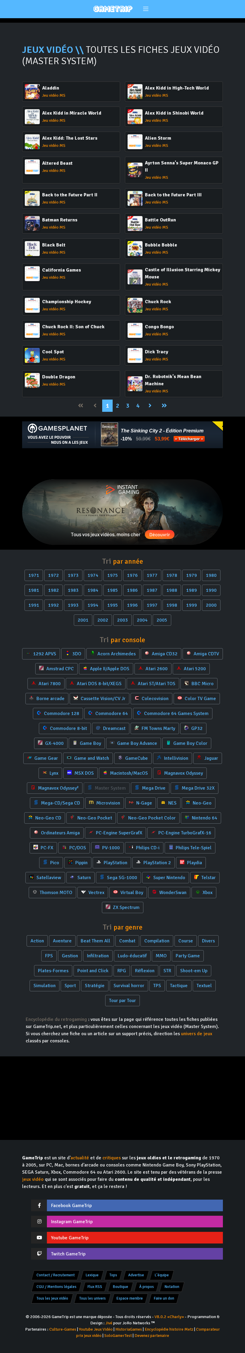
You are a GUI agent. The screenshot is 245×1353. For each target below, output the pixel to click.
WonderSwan (172, 893)
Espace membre (130, 1298)
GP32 (196, 728)
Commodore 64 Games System (176, 713)
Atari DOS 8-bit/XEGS (99, 684)
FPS (49, 956)
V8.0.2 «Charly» (169, 1316)
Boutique (120, 1286)
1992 (53, 605)
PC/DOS (77, 848)
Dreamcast (113, 728)
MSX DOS (83, 773)
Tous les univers (92, 1298)
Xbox (206, 893)
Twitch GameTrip (68, 1254)
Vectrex (95, 893)
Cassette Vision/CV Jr (102, 699)
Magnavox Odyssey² (58, 788)
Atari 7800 (49, 684)
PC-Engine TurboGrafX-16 (184, 833)
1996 (132, 605)
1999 (191, 605)
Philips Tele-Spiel (193, 848)
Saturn (83, 878)
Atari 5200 (194, 669)
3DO (76, 654)
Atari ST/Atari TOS (156, 684)
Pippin (81, 863)
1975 (112, 575)
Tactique (179, 986)
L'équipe (162, 1275)
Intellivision (175, 758)
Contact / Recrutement (55, 1275)
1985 (112, 590)
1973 (73, 575)
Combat (127, 941)
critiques (111, 1158)
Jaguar (210, 758)
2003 (122, 620)
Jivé (108, 1323)
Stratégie (95, 986)
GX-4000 (54, 743)
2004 (142, 620)
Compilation (156, 941)
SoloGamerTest (118, 1335)
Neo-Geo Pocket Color (151, 818)
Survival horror (129, 986)
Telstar (208, 878)
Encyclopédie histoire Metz (169, 1329)
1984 (93, 590)
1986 (132, 590)
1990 (211, 590)
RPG (121, 971)
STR (167, 971)
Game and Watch (91, 758)
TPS (157, 986)
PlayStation (114, 863)
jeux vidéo (33, 1179)
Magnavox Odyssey (183, 773)
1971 (33, 575)
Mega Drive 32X (197, 788)
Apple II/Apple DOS (109, 669)
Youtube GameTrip (69, 1238)
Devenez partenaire (151, 1335)
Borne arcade (50, 699)
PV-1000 (110, 848)
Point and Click (92, 971)
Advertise (136, 1275)
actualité (80, 1158)
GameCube (136, 758)
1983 (73, 590)
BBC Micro (202, 684)
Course (185, 941)
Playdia (194, 863)
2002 (102, 620)
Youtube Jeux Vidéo (96, 1329)
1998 (171, 605)
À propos (146, 1286)
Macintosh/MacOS (128, 773)
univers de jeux (196, 1034)
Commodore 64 (111, 713)
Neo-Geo (202, 803)
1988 (171, 590)
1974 (93, 575)
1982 (53, 590)
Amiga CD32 (164, 654)
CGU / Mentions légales (56, 1286)
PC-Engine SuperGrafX (118, 833)
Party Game (188, 956)
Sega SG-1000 (121, 878)
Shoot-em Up (193, 971)
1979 (191, 575)
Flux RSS (95, 1286)
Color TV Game (199, 699)
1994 (93, 605)
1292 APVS (44, 654)
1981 (33, 590)
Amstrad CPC (59, 669)
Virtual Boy (131, 893)
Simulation (44, 986)
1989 (191, 590)
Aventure (62, 941)
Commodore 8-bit (68, 728)
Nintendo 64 (204, 818)
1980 (211, 575)
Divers (208, 941)
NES (172, 803)
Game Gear (45, 758)
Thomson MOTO (55, 893)
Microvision (107, 803)
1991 (33, 605)
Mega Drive (153, 788)
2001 (83, 620)
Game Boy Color (189, 743)
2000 (211, 605)
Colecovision (154, 699)
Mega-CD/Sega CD (60, 803)
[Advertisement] (122, 463)
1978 (171, 575)
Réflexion (144, 971)
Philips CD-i (147, 848)
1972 (53, 575)
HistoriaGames (128, 1329)
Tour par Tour (122, 1001)
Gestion (70, 956)
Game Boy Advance (136, 743)
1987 (152, 590)
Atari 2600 (156, 669)
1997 (152, 605)
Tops (113, 1275)
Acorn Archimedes (116, 654)
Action (37, 941)
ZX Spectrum (126, 907)
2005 (162, 620)
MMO (161, 956)
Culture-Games (62, 1329)
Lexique (92, 1275)
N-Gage (143, 803)
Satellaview (48, 878)
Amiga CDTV (205, 654)
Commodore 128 (61, 713)
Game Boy (90, 743)
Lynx (53, 773)
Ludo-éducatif (132, 956)
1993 (73, 605)
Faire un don (164, 1298)
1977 (152, 575)
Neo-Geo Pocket (94, 818)
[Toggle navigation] (146, 9)
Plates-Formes (53, 971)
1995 (112, 605)
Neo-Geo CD (47, 818)
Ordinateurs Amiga (60, 833)
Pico (54, 863)
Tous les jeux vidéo (52, 1298)
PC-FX (46, 848)
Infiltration (98, 956)
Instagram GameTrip (72, 1222)
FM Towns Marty (157, 728)
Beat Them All (95, 941)
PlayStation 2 (156, 863)
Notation (172, 1286)
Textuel (204, 986)
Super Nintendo (168, 878)
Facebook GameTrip (71, 1206)
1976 (132, 575)
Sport (70, 986)
